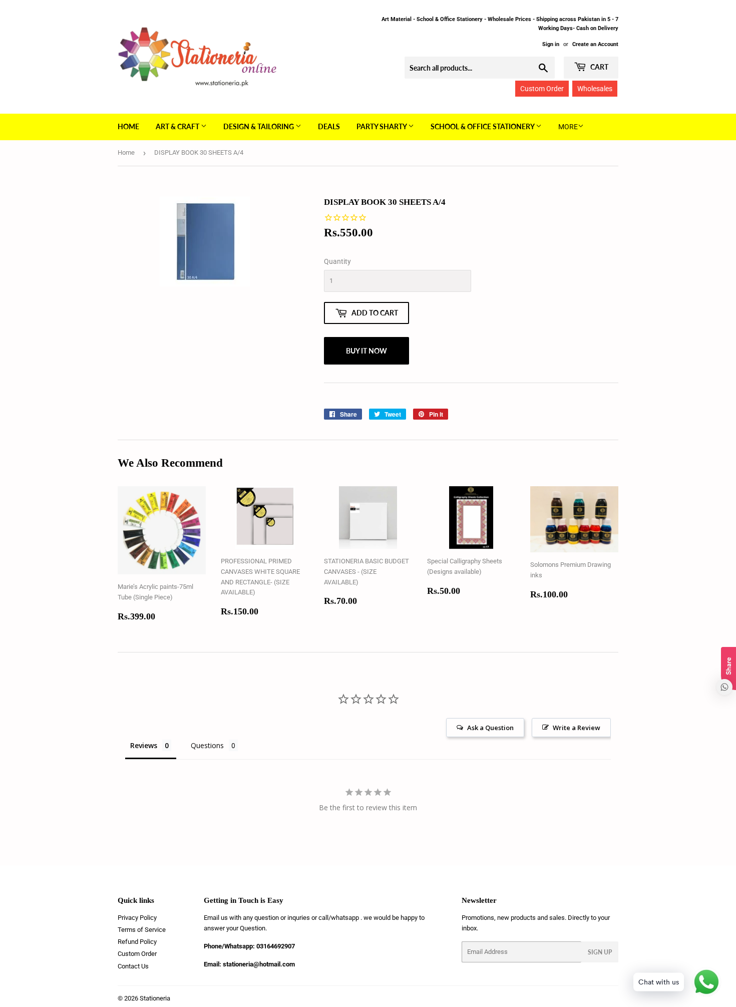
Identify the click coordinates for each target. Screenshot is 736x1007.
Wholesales (594, 89)
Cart (598, 67)
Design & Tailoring (259, 126)
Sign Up (600, 952)
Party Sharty (382, 126)
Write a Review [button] (576, 727)
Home (128, 126)
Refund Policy (137, 941)
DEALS (329, 126)
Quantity (337, 261)
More (568, 127)
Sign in (550, 44)
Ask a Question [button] (490, 727)
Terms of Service (142, 929)
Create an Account (595, 44)
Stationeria (155, 998)
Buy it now (366, 351)
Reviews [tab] (143, 745)
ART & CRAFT (178, 126)
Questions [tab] (207, 745)
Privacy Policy (137, 917)
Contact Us (133, 966)
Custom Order (542, 89)
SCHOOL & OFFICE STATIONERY (483, 126)
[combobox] (480, 68)
